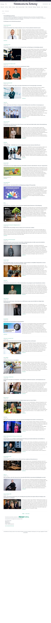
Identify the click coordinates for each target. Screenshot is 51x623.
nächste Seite (27, 513)
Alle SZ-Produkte (33, 0)
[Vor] (50, 7)
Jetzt (25, 0)
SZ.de (15, 0)
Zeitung (18, 0)
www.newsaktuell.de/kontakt (9, 525)
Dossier (28, 0)
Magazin (22, 0)
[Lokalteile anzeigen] (48, 7)
